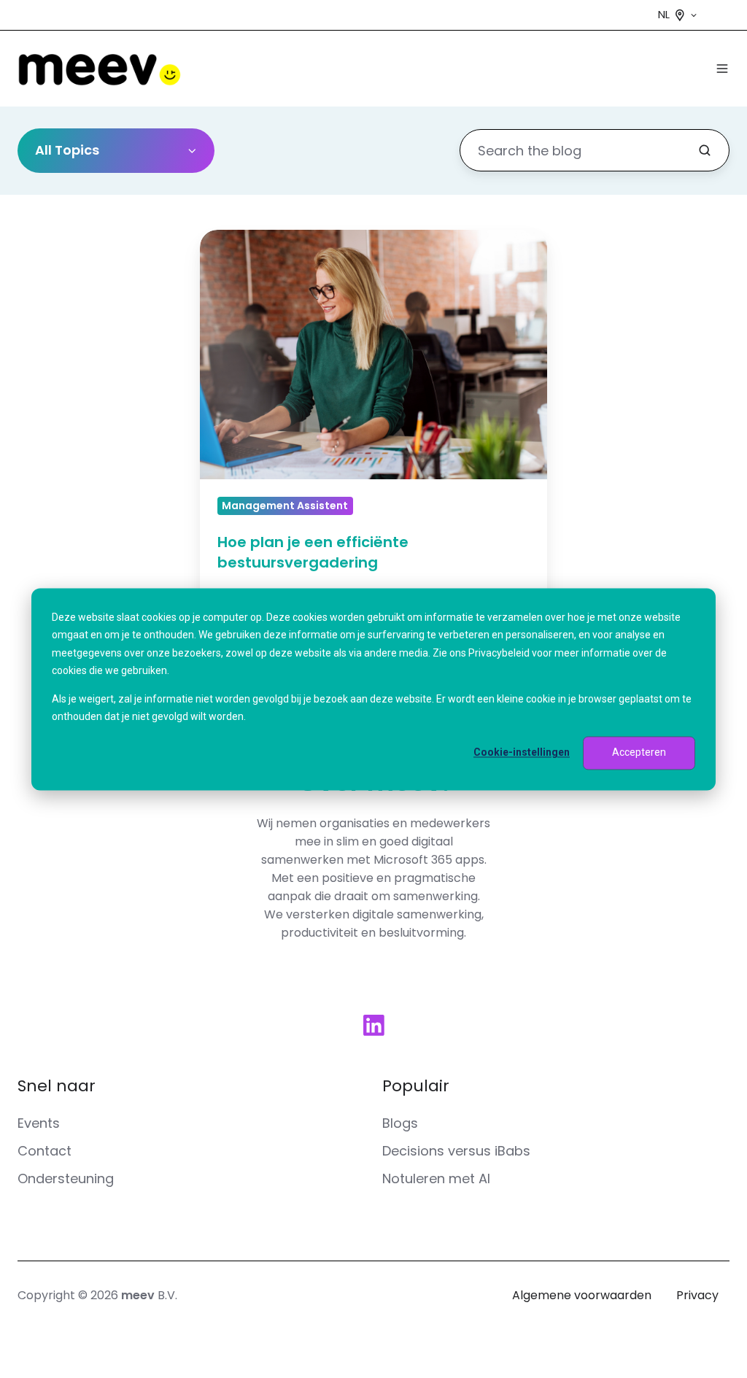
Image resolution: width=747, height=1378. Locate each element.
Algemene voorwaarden (581, 1295)
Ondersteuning (66, 1178)
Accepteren (639, 753)
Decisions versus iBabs (456, 1151)
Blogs (400, 1123)
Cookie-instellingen (521, 753)
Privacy (697, 1295)
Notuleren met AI (436, 1178)
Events (39, 1123)
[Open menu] (722, 68)
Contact (44, 1151)
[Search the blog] (704, 150)
